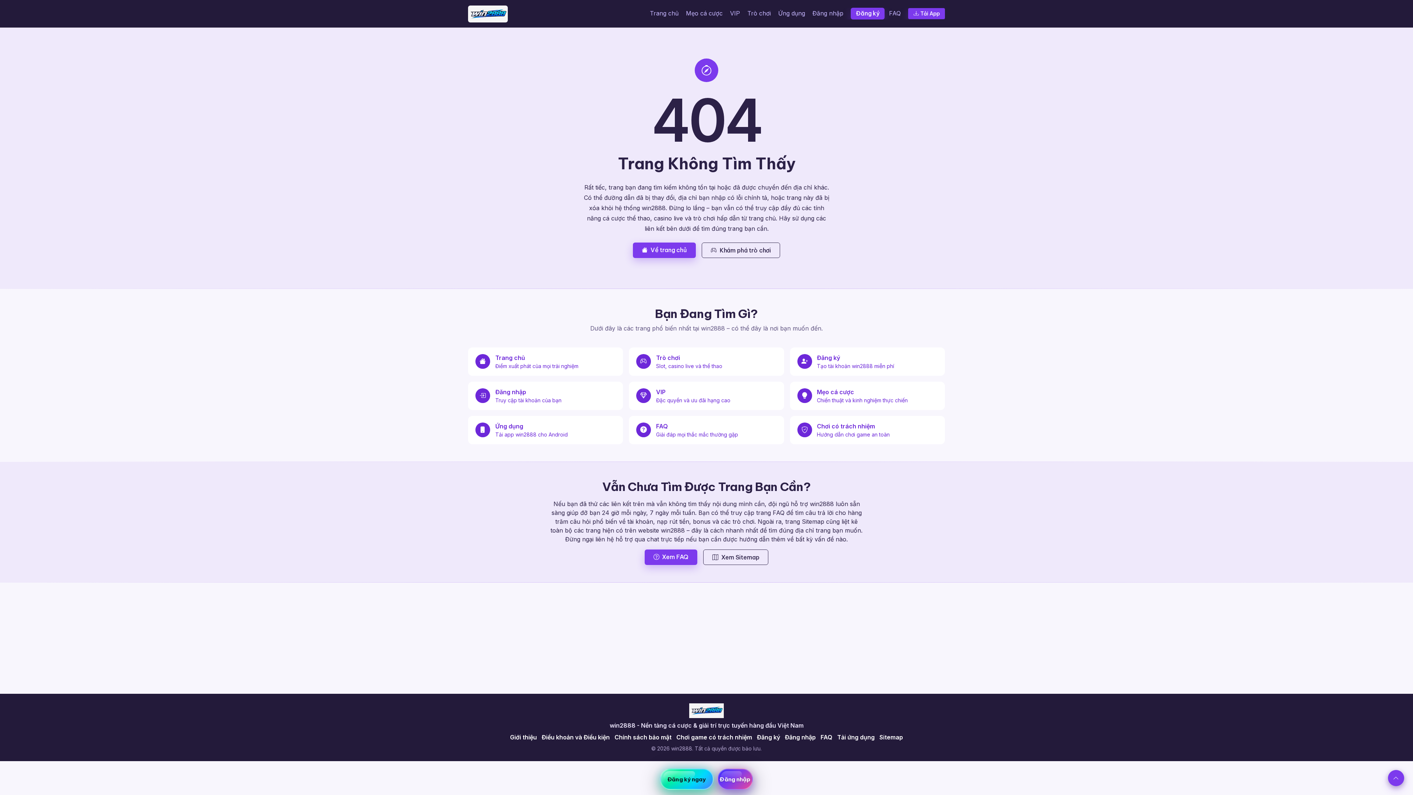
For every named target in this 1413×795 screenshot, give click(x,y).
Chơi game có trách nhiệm (714, 737)
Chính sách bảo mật (643, 737)
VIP (735, 13)
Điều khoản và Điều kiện (576, 737)
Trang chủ (664, 13)
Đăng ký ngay (686, 779)
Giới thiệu (523, 737)
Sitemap (891, 737)
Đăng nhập (827, 13)
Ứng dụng (791, 13)
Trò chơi (759, 13)
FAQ (895, 13)
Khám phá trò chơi (745, 250)
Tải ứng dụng (856, 737)
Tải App (930, 13)
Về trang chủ (669, 250)
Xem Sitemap (740, 557)
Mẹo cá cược (704, 13)
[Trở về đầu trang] (1396, 778)
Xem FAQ (675, 557)
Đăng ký (867, 13)
